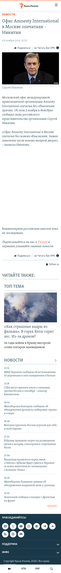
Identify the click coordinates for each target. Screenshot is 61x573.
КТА (23, 568)
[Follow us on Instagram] (29, 526)
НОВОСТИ (13, 360)
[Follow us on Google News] (36, 526)
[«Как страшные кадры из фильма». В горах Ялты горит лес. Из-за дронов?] (30, 307)
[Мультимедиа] (9, 569)
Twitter (42, 242)
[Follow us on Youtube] (21, 526)
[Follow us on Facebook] (5, 526)
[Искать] (51, 569)
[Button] (22, 48)
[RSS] (5, 534)
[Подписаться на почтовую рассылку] (21, 534)
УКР (37, 568)
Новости (8, 14)
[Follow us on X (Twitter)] (13, 526)
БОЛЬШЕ (52, 506)
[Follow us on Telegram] (44, 526)
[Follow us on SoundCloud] (52, 526)
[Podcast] (13, 534)
